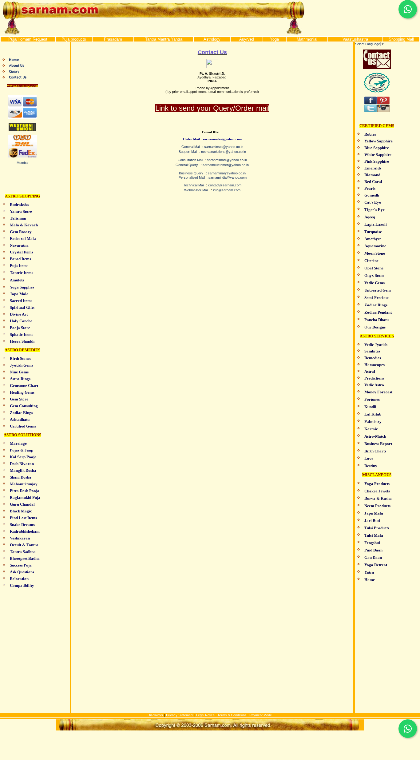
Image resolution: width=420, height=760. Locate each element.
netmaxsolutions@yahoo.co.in (223, 151)
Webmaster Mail (196, 190)
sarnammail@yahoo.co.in (227, 173)
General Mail (190, 147)
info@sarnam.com (226, 190)
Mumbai (22, 163)
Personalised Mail (192, 177)
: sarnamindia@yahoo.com (226, 177)
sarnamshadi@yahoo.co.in (227, 160)
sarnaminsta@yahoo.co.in (223, 147)
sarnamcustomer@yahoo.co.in (226, 165)
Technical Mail (193, 185)
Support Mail (188, 151)
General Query (187, 165)
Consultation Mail (190, 160)
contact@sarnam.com (224, 185)
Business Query (191, 173)
